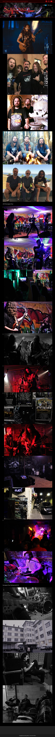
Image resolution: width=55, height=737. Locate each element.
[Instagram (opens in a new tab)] (49, 1)
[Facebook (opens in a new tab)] (46, 1)
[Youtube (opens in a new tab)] (51, 1)
